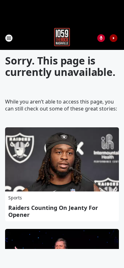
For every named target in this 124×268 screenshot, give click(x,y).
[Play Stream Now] (113, 38)
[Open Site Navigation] (9, 38)
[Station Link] (62, 38)
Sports (15, 198)
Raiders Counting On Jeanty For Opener (53, 211)
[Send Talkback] (101, 38)
